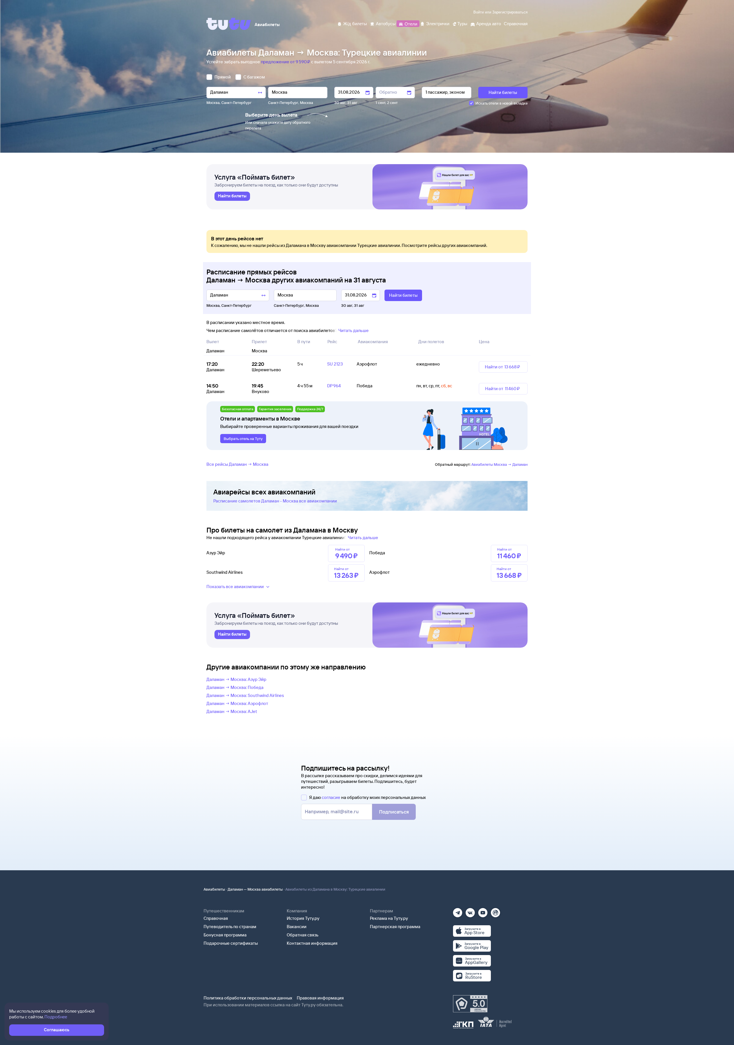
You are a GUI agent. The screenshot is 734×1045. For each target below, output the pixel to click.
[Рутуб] (495, 911)
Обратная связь (303, 935)
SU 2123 (335, 364)
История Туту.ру (303, 918)
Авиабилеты (214, 889)
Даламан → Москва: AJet (231, 711)
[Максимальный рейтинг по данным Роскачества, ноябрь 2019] (470, 1003)
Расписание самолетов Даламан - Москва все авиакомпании (275, 501)
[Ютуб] (482, 911)
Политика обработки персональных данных (248, 998)
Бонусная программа (225, 935)
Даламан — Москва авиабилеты (255, 889)
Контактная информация (312, 943)
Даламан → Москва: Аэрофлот (237, 703)
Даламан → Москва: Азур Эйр (236, 679)
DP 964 (334, 385)
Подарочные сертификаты (231, 943)
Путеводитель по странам (230, 926)
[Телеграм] (457, 911)
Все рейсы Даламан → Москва (237, 464)
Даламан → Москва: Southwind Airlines (245, 695)
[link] (232, 196)
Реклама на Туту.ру (389, 918)
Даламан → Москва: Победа (234, 687)
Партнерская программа (395, 926)
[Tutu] (228, 23)
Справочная (216, 918)
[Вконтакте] (470, 911)
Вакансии (297, 926)
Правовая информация (320, 998)
